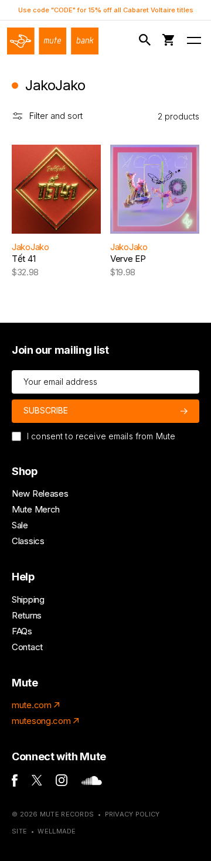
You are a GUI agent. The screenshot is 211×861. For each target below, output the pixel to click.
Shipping (28, 599)
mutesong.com (41, 720)
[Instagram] (61, 782)
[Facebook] (15, 783)
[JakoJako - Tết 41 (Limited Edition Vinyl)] (56, 189)
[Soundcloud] (91, 782)
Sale (20, 525)
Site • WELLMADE (44, 831)
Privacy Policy (132, 814)
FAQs (22, 631)
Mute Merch (36, 509)
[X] (37, 782)
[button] (147, 40)
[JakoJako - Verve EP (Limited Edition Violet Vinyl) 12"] (154, 189)
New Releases (40, 493)
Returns (27, 615)
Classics (28, 540)
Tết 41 (23, 258)
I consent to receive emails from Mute (101, 436)
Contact (27, 646)
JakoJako (30, 246)
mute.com (32, 704)
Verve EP (128, 258)
